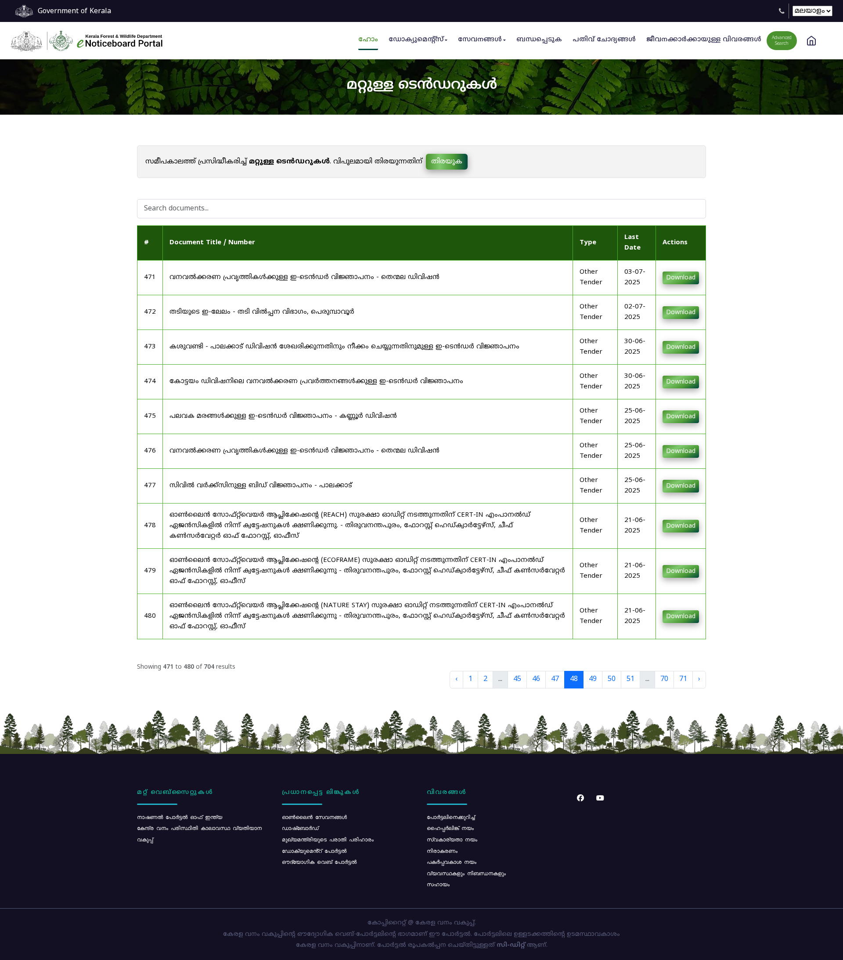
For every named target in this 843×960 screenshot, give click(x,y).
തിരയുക (446, 161)
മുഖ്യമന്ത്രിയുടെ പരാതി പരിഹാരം (328, 839)
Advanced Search (782, 41)
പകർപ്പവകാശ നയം (451, 861)
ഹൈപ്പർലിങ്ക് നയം (450, 827)
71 (683, 679)
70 (664, 679)
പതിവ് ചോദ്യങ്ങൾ (604, 40)
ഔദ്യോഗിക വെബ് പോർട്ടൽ (319, 861)
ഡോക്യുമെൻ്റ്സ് (416, 40)
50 (612, 679)
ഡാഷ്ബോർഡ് (300, 827)
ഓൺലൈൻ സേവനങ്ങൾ (314, 816)
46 (536, 679)
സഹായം (438, 884)
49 (593, 679)
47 (555, 679)
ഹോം (368, 40)
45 (517, 679)
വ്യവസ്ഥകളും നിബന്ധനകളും (466, 873)
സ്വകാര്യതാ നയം (452, 839)
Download (680, 278)
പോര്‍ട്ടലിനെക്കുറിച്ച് (451, 816)
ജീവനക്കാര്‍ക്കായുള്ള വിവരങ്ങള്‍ (703, 40)
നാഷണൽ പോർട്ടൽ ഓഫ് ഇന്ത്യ (179, 816)
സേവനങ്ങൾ (480, 40)
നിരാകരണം (442, 850)
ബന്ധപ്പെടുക (539, 40)
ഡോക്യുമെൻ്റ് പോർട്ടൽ (314, 850)
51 (630, 679)
